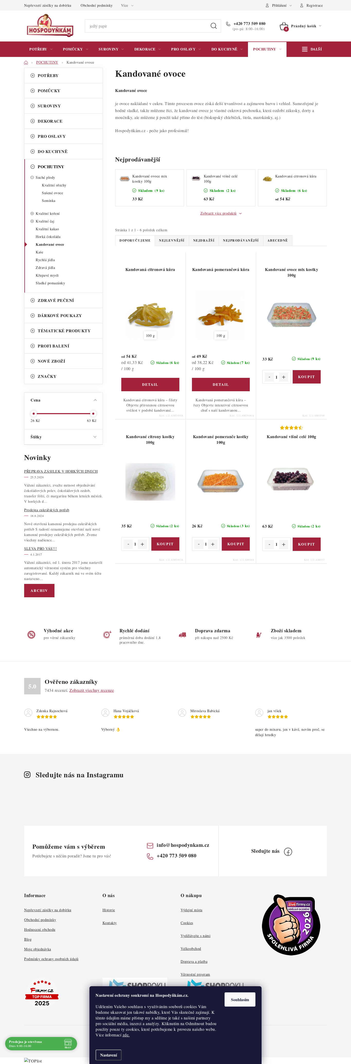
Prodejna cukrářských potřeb (46, 509)
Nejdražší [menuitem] (204, 240)
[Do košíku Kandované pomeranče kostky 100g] (236, 544)
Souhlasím (240, 999)
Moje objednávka (37, 949)
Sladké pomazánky (50, 282)
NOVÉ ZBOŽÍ (51, 361)
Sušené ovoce (52, 192)
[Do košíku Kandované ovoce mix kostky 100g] (307, 377)
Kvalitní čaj (45, 221)
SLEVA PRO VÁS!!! (40, 548)
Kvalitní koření (48, 213)
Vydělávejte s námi (195, 935)
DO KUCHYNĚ (53, 151)
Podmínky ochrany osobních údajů (51, 958)
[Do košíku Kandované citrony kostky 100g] (165, 544)
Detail (150, 384)
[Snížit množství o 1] (269, 377)
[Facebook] (288, 852)
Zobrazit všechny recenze (91, 690)
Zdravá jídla (45, 267)
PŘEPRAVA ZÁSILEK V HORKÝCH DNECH (61, 471)
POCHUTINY (51, 166)
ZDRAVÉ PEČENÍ (56, 300)
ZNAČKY (47, 376)
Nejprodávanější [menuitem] (241, 240)
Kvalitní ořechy (54, 185)
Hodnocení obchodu (40, 929)
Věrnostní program (195, 974)
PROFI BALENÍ (53, 346)
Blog (28, 939)
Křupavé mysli (47, 275)
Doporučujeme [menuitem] (135, 240)
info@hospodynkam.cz (183, 845)
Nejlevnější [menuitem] (172, 240)
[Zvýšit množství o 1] (283, 377)
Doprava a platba (194, 961)
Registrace (315, 5)
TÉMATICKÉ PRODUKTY (64, 331)
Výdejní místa (191, 909)
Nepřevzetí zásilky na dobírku (47, 5)
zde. (126, 1034)
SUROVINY (49, 106)
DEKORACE (50, 121)
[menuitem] (41, 49)
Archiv (39, 590)
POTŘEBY (48, 75)
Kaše (39, 252)
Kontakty (110, 922)
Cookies (187, 922)
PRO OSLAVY (52, 136)
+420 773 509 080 (249, 23)
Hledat (214, 26)
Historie (109, 909)
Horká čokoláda (48, 236)
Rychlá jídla (45, 259)
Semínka (49, 200)
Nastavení (108, 1055)
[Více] (312, 49)
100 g (150, 335)
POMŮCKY (49, 90)
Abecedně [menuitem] (277, 240)
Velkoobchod (191, 948)
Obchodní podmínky (97, 5)
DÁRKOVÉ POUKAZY (60, 315)
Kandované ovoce (50, 244)
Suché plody (45, 177)
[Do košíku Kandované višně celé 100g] (307, 544)
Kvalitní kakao (47, 228)
